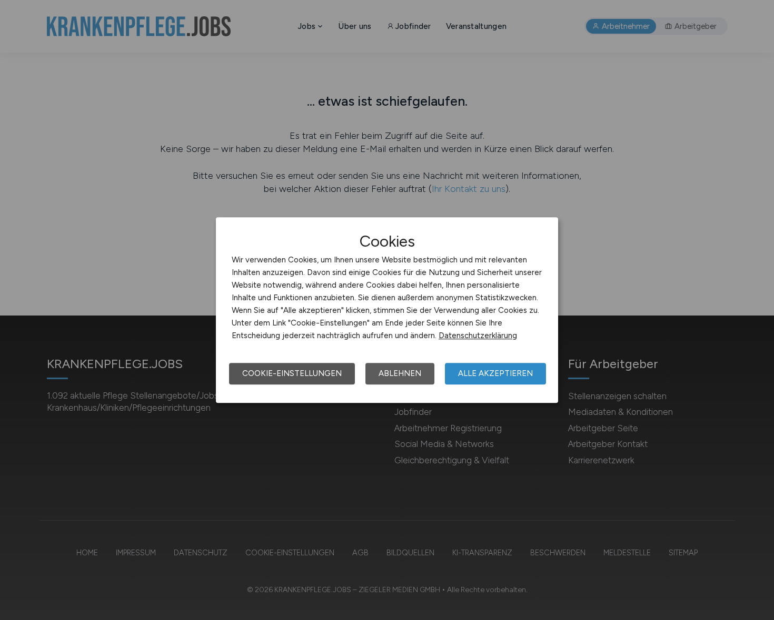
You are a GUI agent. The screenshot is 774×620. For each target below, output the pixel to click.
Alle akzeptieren (495, 373)
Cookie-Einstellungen (292, 373)
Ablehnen (400, 373)
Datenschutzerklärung (478, 335)
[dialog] (387, 310)
